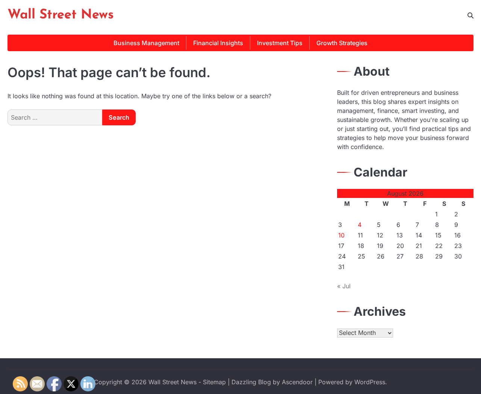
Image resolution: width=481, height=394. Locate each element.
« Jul (344, 286)
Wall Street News (61, 15)
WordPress (369, 382)
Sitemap (214, 382)
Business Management (146, 43)
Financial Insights (218, 43)
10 (341, 235)
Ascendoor (297, 382)
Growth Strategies (342, 43)
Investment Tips (280, 43)
